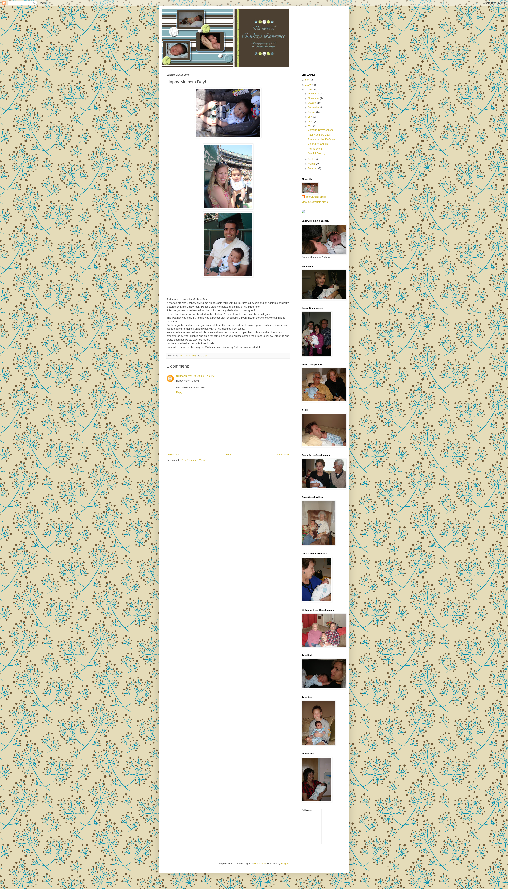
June (311, 121)
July (310, 116)
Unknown (181, 376)
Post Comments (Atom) (193, 460)
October (312, 102)
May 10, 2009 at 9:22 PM (201, 376)
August (312, 112)
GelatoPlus (260, 863)
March (311, 163)
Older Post (283, 454)
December (314, 93)
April (311, 159)
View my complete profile (315, 202)
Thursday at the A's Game (321, 139)
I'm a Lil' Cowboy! (317, 153)
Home (229, 454)
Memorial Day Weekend (321, 130)
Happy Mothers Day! (319, 134)
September (314, 107)
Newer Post (174, 454)
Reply (179, 392)
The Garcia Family (316, 196)
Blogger (285, 863)
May (310, 126)
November (314, 98)
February (313, 168)
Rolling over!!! (315, 148)
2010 (308, 84)
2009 (308, 89)
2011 (308, 80)
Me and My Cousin (318, 144)
